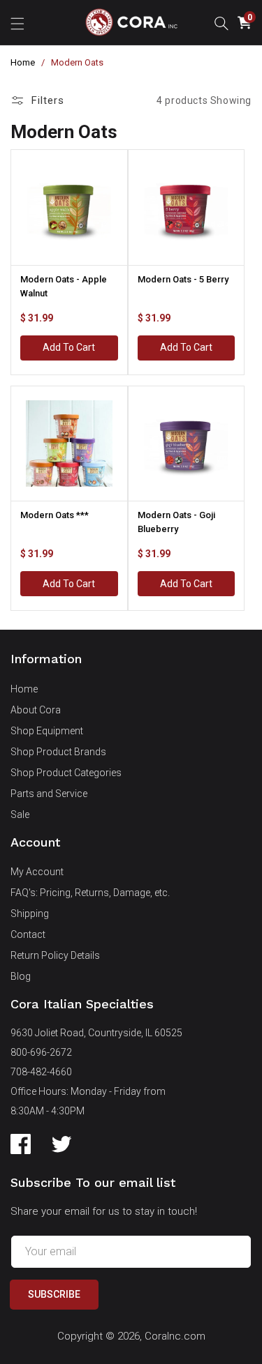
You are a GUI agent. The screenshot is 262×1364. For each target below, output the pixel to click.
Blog (20, 976)
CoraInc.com (175, 1336)
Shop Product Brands (58, 751)
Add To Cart (69, 347)
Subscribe (54, 1294)
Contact (27, 934)
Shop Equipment (46, 730)
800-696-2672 (41, 1052)
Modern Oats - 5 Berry (183, 279)
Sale (19, 814)
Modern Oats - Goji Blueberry (176, 522)
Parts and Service (48, 793)
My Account (37, 871)
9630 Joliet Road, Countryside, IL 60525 (96, 1032)
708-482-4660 (41, 1071)
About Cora (35, 709)
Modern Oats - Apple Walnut (63, 286)
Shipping (29, 913)
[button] (17, 22)
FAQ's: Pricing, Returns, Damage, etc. (90, 892)
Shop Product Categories (66, 772)
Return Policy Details (55, 955)
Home (22, 62)
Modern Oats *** (54, 515)
